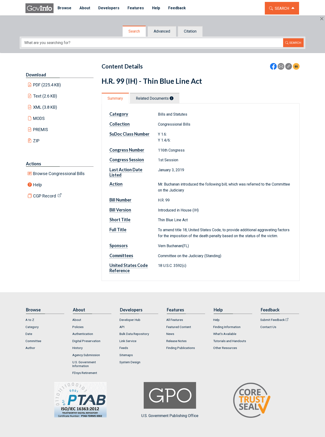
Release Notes (176, 341)
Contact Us (268, 327)
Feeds (123, 348)
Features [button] (136, 8)
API (121, 327)
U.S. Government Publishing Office (169, 415)
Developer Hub (129, 320)
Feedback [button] (177, 8)
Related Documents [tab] (153, 98)
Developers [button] (108, 8)
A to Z (29, 320)
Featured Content (178, 327)
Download (36, 74)
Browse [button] (64, 8)
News (170, 334)
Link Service (127, 341)
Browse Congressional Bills (59, 173)
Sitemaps (126, 355)
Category (32, 327)
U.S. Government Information (84, 364)
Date (28, 334)
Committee (33, 341)
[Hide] (322, 18)
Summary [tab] (115, 98)
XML (45, 107)
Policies (78, 327)
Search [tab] (134, 31)
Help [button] (156, 8)
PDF (47, 84)
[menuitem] (64, 8)
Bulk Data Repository (134, 334)
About (76, 320)
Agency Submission (86, 355)
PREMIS (40, 129)
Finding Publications (180, 348)
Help (37, 184)
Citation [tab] (190, 31)
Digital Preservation (86, 341)
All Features (174, 320)
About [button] (84, 8)
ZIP (36, 140)
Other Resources (225, 348)
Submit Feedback (272, 320)
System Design (129, 362)
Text (45, 95)
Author (30, 348)
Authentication (82, 334)
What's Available (224, 334)
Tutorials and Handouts (229, 341)
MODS (39, 118)
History (77, 348)
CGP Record (44, 195)
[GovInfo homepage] (39, 8)
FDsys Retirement (84, 373)
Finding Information (227, 327)
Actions (33, 163)
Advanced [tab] (162, 31)
